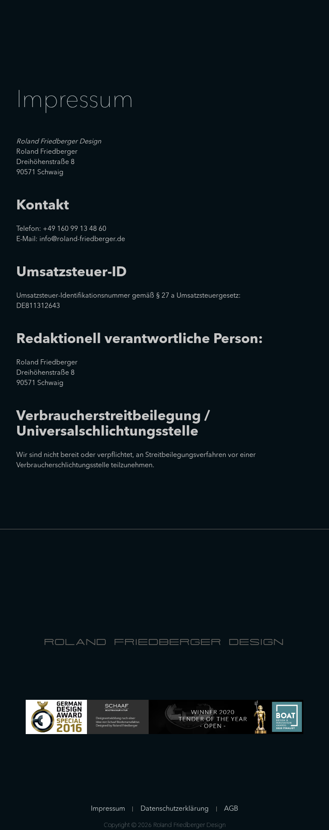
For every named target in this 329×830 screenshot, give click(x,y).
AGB (231, 809)
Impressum (108, 809)
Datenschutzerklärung (175, 809)
